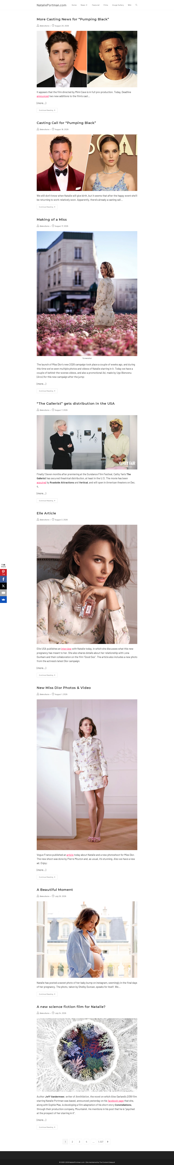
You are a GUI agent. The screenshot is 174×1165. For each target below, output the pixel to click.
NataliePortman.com (51, 5)
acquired (41, 482)
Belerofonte (44, 26)
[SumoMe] (3, 599)
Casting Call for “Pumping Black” (66, 123)
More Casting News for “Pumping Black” (73, 19)
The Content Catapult (107, 1162)
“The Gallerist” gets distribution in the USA (76, 403)
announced (43, 96)
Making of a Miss (52, 219)
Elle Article (46, 513)
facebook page (116, 1100)
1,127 (100, 1141)
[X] (3, 586)
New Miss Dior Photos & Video (64, 688)
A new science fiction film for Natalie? (71, 1007)
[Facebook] (3, 579)
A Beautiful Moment (55, 890)
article (70, 854)
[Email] (3, 592)
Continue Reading (48, 110)
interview (66, 648)
